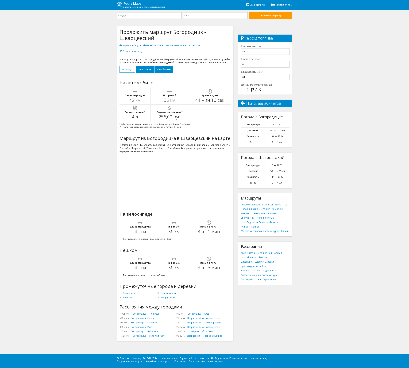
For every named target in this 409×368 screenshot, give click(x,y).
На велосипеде (177, 45)
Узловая (127, 297)
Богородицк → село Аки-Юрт (149, 335)
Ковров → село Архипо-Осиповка (259, 213)
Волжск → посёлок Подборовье (258, 270)
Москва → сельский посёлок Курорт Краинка (265, 230)
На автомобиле (154, 45)
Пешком (195, 45)
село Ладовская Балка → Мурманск (260, 222)
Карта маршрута (131, 45)
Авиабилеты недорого (158, 361)
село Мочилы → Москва (254, 257)
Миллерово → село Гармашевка (258, 279)
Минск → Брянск (250, 226)
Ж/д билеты (257, 5)
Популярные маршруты (129, 361)
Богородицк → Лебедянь (144, 331)
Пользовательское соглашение (206, 361)
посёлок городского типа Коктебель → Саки (265, 204)
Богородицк (129, 293)
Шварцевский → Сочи (201, 331)
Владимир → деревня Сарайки (257, 261)
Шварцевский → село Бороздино (204, 322)
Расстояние (144, 69)
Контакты (179, 361)
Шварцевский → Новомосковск (203, 318)
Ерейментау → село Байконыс (257, 217)
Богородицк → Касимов (144, 322)
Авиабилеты (164, 69)
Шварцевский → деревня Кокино (204, 335)
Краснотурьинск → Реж (253, 266)
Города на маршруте (133, 51)
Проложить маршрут (270, 15)
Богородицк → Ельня (142, 318)
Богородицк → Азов (198, 313)
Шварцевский (167, 297)
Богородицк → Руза (141, 326)
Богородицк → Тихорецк (146, 313)
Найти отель (284, 5)
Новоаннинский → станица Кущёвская (262, 208)
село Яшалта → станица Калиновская (261, 252)
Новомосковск (168, 293)
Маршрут (127, 69)
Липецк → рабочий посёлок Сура (259, 274)
